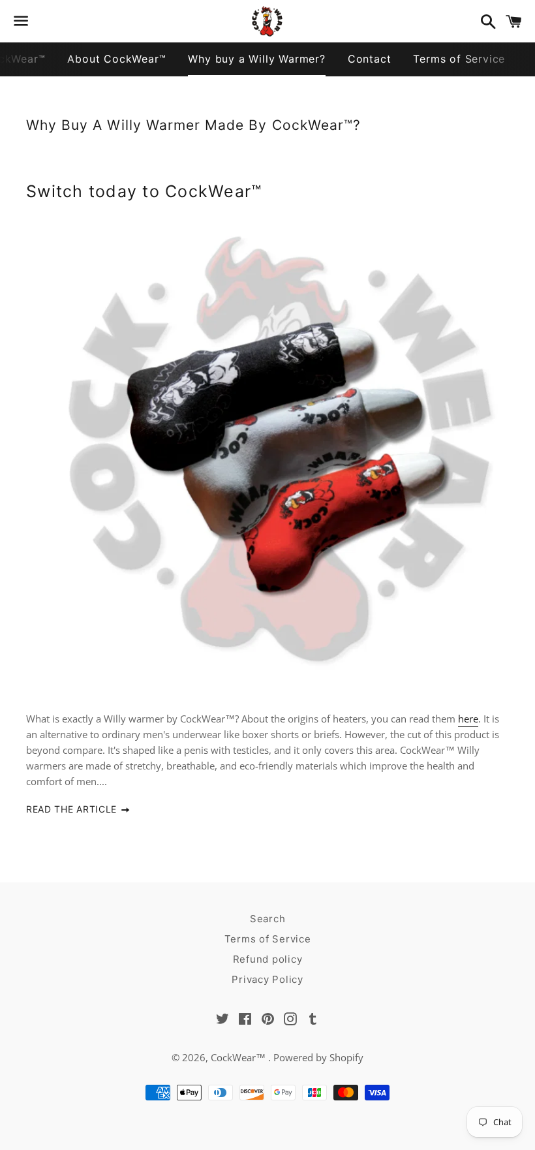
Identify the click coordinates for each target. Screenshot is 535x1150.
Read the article (73, 809)
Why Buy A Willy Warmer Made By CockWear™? (193, 125)
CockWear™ (239, 1057)
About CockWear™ (116, 58)
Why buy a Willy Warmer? (256, 58)
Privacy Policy (267, 979)
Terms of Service (459, 58)
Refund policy (268, 959)
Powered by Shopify (318, 1057)
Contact (369, 58)
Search (268, 918)
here (468, 718)
